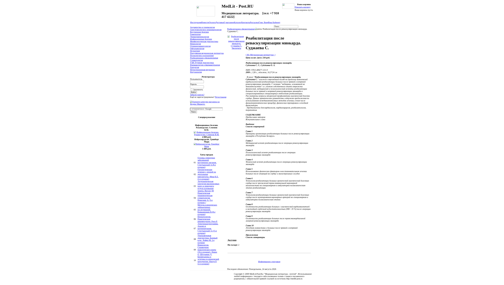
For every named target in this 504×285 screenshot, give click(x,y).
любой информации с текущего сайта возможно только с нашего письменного (269, 276)
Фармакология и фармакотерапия (205, 65)
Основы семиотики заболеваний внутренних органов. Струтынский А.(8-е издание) (207, 162)
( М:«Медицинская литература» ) (260, 55)
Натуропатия (196, 72)
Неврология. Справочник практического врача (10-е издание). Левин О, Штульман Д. (207, 250)
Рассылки (254, 22)
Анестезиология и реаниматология (205, 30)
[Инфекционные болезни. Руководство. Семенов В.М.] (206, 135)
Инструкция (195, 22)
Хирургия (194, 67)
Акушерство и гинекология (202, 27)
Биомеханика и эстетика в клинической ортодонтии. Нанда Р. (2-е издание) (208, 260)
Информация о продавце (269, 262)
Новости (205, 22)
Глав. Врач (263, 22)
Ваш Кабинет (274, 22)
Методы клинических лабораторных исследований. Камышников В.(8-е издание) (207, 209)
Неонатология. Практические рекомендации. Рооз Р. (207, 219)
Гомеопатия (195, 34)
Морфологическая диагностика (204, 41)
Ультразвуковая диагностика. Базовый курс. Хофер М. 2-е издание (207, 239)
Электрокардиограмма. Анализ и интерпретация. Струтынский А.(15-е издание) (208, 228)
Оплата (212, 22)
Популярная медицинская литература (207, 53)
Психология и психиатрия (202, 55)
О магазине (229, 22)
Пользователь (196, 79)
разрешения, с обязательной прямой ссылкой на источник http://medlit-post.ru (268, 279)
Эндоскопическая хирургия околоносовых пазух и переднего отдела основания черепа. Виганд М (208, 186)
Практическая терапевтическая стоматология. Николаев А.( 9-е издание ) (205, 198)
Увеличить (236, 48)
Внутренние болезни (199, 32)
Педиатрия (195, 51)
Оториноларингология (200, 46)
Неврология (195, 44)
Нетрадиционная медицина (202, 70)
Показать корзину (303, 7)
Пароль (193, 84)
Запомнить (198, 89)
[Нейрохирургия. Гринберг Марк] (206, 146)
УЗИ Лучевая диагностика (202, 63)
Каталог (237, 22)
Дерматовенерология (199, 37)
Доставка (220, 22)
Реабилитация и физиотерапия (204, 58)
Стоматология (196, 60)
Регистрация (220, 97)
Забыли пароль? (197, 95)
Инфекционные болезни (201, 39)
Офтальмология (197, 48)
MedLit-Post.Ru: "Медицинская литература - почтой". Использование (281, 274)
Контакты (245, 22)
